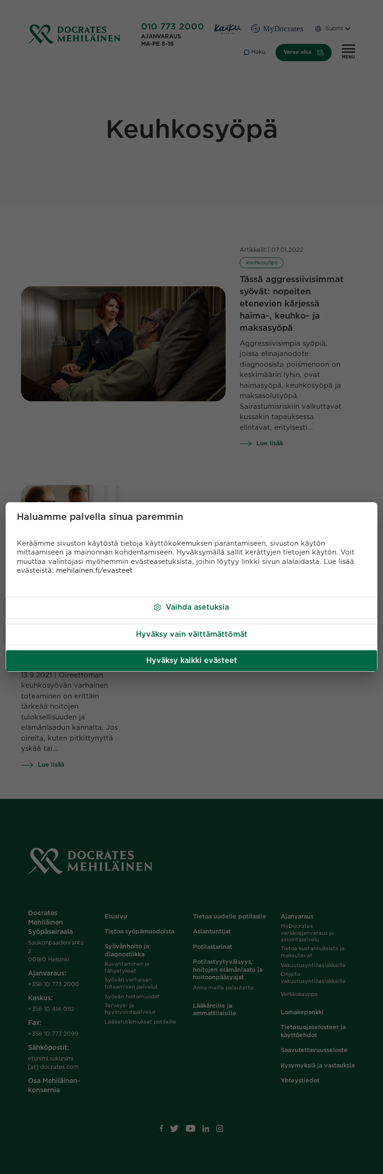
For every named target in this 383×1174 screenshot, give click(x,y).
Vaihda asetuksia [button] (197, 607)
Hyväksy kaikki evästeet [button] (191, 660)
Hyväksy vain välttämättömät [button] (192, 634)
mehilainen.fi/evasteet (94, 570)
